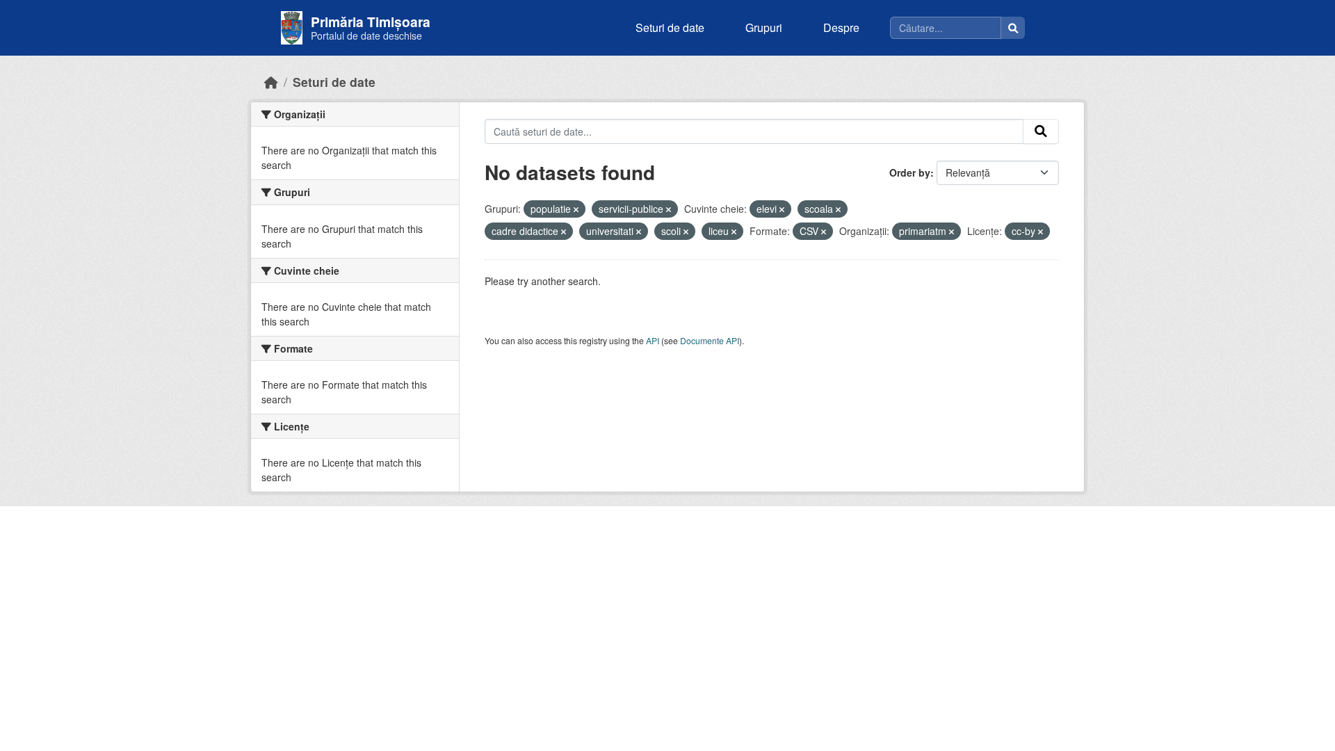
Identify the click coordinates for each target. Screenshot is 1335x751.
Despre (841, 27)
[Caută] (1013, 28)
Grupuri (763, 27)
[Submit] (1041, 131)
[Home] (271, 81)
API (652, 340)
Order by (909, 172)
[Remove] (576, 209)
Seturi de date (670, 27)
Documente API (709, 340)
